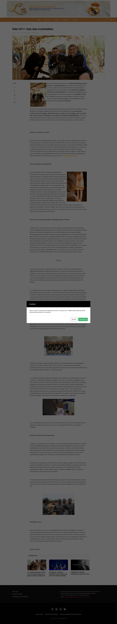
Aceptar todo (83, 319)
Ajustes (74, 319)
